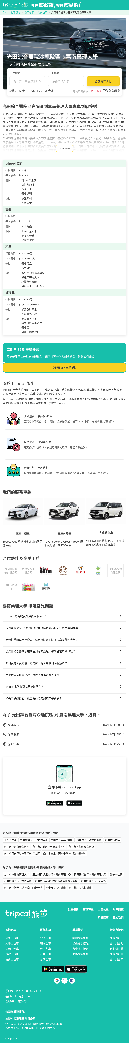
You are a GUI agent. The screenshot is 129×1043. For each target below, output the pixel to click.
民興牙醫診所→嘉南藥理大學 (90, 874)
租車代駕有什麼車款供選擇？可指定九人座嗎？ (34, 675)
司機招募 (103, 917)
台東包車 (45, 954)
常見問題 (118, 909)
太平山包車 (12, 943)
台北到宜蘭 (116, 949)
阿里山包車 (12, 938)
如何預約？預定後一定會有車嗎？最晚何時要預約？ (36, 663)
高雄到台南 (116, 938)
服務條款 (22, 1001)
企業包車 (103, 909)
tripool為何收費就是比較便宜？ (25, 687)
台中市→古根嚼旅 (56, 887)
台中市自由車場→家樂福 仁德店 (22, 853)
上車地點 (15, 73)
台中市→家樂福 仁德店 (81, 846)
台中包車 (45, 949)
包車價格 (73, 909)
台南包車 (42, 12)
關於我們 (118, 917)
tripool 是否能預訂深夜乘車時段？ (26, 616)
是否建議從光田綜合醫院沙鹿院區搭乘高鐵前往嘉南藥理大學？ (43, 628)
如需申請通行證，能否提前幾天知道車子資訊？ (34, 698)
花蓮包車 (45, 943)
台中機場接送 (80, 949)
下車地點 (54, 73)
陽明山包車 (12, 949)
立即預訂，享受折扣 (64, 368)
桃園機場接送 (80, 938)
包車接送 (15, 12)
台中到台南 (116, 959)
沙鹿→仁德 (10, 840)
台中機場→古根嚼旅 (80, 887)
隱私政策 (9, 1001)
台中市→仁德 (112, 840)
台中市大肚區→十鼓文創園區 (48, 846)
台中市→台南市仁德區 (16, 846)
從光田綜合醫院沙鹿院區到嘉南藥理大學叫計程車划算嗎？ (40, 651)
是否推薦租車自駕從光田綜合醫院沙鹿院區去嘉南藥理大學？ (42, 640)
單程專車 (88, 909)
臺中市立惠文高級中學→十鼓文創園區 (64, 853)
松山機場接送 (80, 943)
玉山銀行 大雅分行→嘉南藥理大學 (51, 874)
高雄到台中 (116, 954)
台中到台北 (116, 943)
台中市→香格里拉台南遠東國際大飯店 (56, 881)
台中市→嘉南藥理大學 (16, 874)
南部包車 (29, 12)
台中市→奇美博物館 (62, 840)
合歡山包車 (12, 954)
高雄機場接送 (80, 954)
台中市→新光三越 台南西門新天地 (23, 887)
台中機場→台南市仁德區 (33, 840)
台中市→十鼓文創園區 (89, 840)
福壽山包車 (12, 959)
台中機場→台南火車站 (93, 881)
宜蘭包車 (45, 938)
